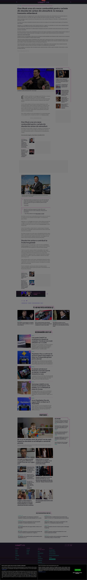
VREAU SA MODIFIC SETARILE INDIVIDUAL (77, 573)
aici (30, 574)
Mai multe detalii (4, 569)
